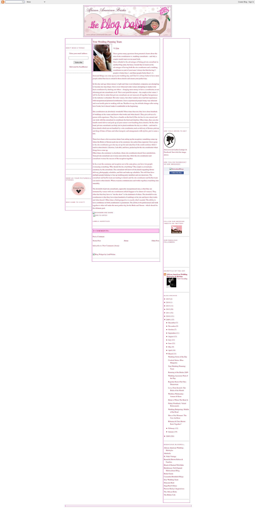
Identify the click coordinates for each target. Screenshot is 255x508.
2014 (168, 302)
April (170, 350)
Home (126, 240)
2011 (168, 312)
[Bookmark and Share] (103, 212)
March (170, 353)
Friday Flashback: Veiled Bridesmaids (177, 404)
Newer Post (97, 240)
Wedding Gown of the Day (177, 357)
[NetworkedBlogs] (176, 169)
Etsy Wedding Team (171, 479)
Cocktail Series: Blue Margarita (175, 361)
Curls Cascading (182, 278)
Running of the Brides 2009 (178, 372)
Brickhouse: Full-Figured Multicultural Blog (173, 469)
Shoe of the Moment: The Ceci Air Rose (177, 416)
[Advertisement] (76, 115)
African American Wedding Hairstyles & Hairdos (177, 275)
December (171, 322)
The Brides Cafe (169, 495)
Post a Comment (98, 236)
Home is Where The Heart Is (178, 400)
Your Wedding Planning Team (107, 41)
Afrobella (167, 453)
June (170, 343)
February (171, 428)
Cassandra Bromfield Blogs (173, 476)
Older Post (155, 240)
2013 (168, 306)
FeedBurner (83, 67)
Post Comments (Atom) (111, 245)
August (170, 336)
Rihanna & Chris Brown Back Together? (176, 422)
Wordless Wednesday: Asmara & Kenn (176, 395)
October (171, 329)
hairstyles (105, 221)
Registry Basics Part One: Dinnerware (177, 383)
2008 (168, 436)
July (169, 340)
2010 (168, 316)
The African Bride (170, 491)
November (172, 326)
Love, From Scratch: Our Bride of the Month (177, 389)
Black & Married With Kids (174, 465)
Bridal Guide (168, 473)
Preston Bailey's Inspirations (174, 488)
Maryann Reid (169, 482)
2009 (168, 319)
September (172, 333)
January (171, 431)
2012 (168, 309)
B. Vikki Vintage (170, 456)
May (170, 347)
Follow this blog (176, 172)
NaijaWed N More (170, 486)
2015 (168, 299)
